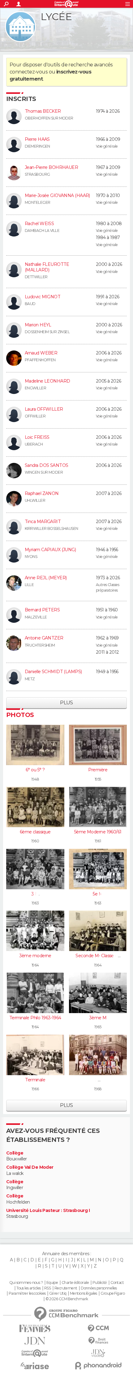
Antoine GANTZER (44, 638)
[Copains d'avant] (34, 1353)
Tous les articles (28, 1288)
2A (98, 1080)
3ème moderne (35, 955)
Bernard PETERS (42, 610)
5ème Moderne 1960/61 (98, 832)
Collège (14, 1153)
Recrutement (65, 1288)
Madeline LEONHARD (47, 381)
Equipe (52, 1282)
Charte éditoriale (75, 1282)
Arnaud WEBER (41, 353)
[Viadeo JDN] (98, 1353)
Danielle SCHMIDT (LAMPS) (53, 671)
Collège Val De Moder (30, 1167)
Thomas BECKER (43, 111)
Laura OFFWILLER (44, 409)
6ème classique (35, 832)
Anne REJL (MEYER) (45, 578)
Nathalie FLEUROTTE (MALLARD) (47, 267)
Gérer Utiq (57, 1293)
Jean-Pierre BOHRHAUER (51, 167)
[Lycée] (20, 26)
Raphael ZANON (42, 493)
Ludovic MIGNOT (42, 297)
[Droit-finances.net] (98, 1341)
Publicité (99, 1282)
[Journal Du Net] (34, 1341)
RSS (47, 1288)
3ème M (98, 1018)
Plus (66, 703)
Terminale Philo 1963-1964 (35, 1018)
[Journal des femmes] (34, 1328)
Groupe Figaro (113, 1293)
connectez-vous (29, 72)
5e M (98, 894)
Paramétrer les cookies (27, 1293)
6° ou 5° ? (35, 770)
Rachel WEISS (39, 223)
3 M (35, 894)
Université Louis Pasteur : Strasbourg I (48, 1210)
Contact (117, 1282)
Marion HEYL (38, 325)
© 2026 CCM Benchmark (66, 1299)
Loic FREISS (37, 437)
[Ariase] (34, 1365)
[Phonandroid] (98, 1365)
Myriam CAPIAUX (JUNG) (50, 549)
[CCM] (98, 1328)
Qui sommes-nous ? (26, 1282)
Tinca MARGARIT (43, 521)
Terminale (35, 1080)
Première (97, 770)
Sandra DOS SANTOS (46, 465)
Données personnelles (99, 1288)
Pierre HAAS (37, 139)
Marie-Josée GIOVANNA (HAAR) (57, 195)
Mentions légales (83, 1293)
